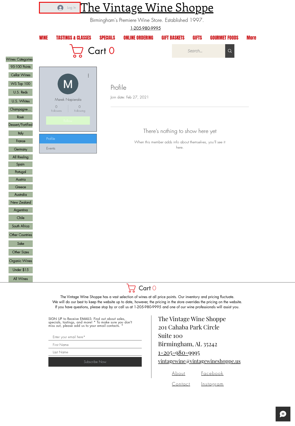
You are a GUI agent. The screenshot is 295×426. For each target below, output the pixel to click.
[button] (144, 288)
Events (50, 148)
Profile (50, 138)
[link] (95, 51)
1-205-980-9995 (179, 352)
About (178, 373)
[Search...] (229, 51)
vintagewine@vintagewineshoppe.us (199, 360)
